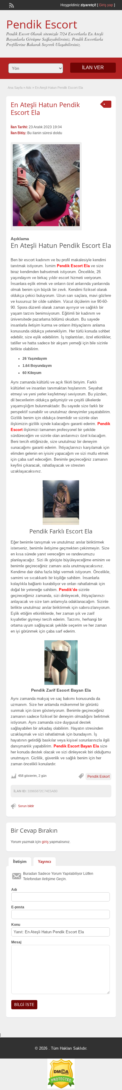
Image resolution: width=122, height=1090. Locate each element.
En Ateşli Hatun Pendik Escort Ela (45, 108)
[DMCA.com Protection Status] (61, 1087)
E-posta (17, 907)
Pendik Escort (41, 24)
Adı (14, 890)
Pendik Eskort (98, 776)
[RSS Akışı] (11, 4)
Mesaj (16, 942)
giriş (45, 842)
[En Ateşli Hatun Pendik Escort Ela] (46, 185)
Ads (28, 87)
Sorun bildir (26, 806)
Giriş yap (106, 5)
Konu (15, 925)
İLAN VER (93, 67)
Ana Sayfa (15, 87)
